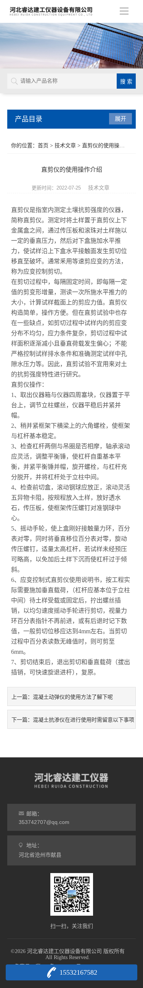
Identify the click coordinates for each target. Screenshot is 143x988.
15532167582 (78, 972)
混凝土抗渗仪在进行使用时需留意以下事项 (83, 720)
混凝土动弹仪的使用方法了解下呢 (73, 697)
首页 (43, 145)
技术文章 (65, 145)
